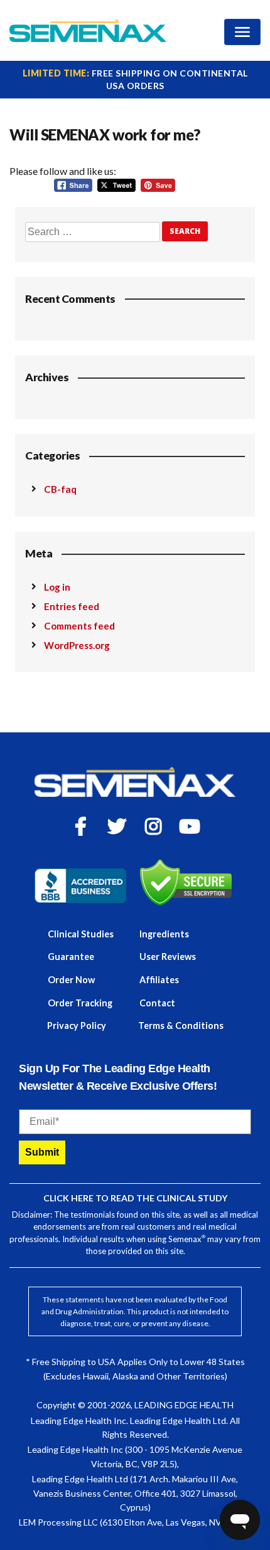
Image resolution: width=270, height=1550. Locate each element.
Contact (157, 1003)
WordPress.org (77, 645)
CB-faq (60, 489)
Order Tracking (80, 1003)
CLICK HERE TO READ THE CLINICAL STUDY (135, 1198)
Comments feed (79, 625)
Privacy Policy (76, 1025)
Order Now (71, 979)
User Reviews (167, 956)
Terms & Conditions (181, 1025)
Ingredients (164, 934)
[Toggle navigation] (242, 32)
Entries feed (71, 606)
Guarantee (71, 956)
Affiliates (159, 979)
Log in (57, 587)
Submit (42, 1152)
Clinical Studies (81, 934)
